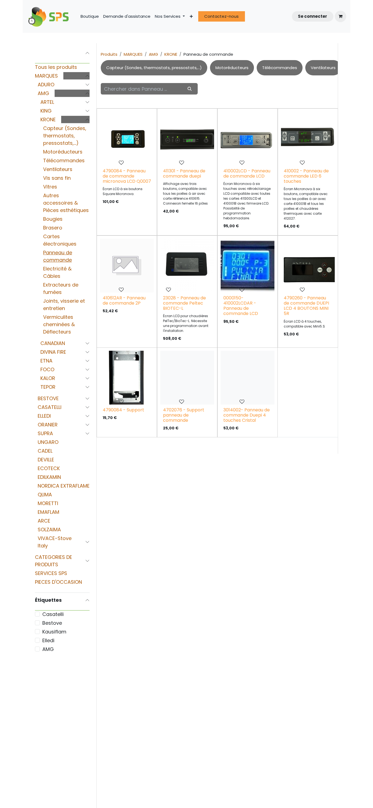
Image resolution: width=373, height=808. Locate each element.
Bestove (52, 623)
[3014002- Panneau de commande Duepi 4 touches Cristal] (247, 378)
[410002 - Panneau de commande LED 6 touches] (308, 139)
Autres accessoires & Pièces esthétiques (66, 203)
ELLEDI (44, 415)
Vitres (50, 186)
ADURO (46, 84)
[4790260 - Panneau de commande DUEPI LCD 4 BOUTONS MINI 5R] (308, 266)
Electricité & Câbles (57, 272)
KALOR (47, 378)
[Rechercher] (189, 88)
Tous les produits (56, 67)
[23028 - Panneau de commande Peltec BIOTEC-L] (187, 266)
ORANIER (48, 424)
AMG (43, 93)
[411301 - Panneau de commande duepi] (187, 139)
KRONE (48, 119)
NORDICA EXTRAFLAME (64, 485)
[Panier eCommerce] (340, 16)
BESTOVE (48, 398)
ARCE (44, 520)
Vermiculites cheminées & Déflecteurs (59, 324)
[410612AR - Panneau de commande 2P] (127, 266)
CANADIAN (52, 343)
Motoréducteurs (62, 151)
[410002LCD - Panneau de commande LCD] (247, 139)
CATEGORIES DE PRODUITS (53, 561)
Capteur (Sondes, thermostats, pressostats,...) (64, 135)
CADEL (45, 450)
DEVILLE (46, 459)
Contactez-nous (221, 16)
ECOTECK (49, 468)
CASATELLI (49, 407)
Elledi (48, 640)
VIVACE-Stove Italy (55, 542)
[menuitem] (89, 16)
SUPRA (45, 433)
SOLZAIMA (49, 529)
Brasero (52, 227)
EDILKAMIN (49, 477)
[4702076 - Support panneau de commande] (187, 378)
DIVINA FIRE (53, 352)
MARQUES (46, 75)
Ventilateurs (57, 169)
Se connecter (312, 16)
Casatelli (53, 614)
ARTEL (47, 102)
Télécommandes (64, 160)
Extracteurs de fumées (60, 288)
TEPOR (47, 387)
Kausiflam (54, 631)
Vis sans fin (57, 178)
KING (46, 110)
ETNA (46, 360)
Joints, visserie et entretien (64, 304)
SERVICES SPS (51, 573)
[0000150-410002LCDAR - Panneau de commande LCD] (247, 266)
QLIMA (45, 494)
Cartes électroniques (59, 240)
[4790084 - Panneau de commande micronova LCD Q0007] (127, 139)
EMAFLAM (48, 512)
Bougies (53, 219)
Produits (109, 54)
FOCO (47, 369)
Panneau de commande (57, 256)
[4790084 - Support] (127, 378)
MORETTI (48, 503)
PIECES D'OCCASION (58, 582)
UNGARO (48, 442)
